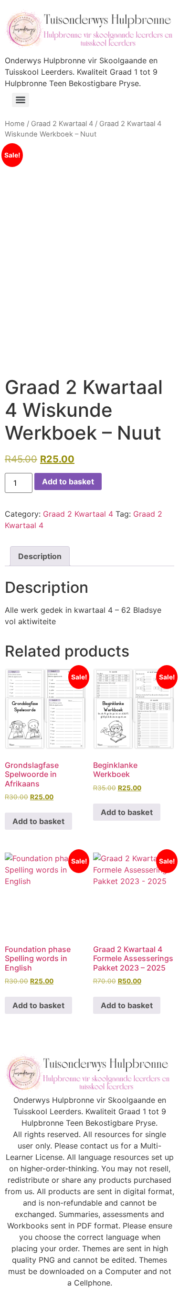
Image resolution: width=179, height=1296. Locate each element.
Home (15, 123)
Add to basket (68, 481)
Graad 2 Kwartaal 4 (62, 123)
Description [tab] (40, 556)
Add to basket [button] (38, 821)
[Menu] (20, 100)
